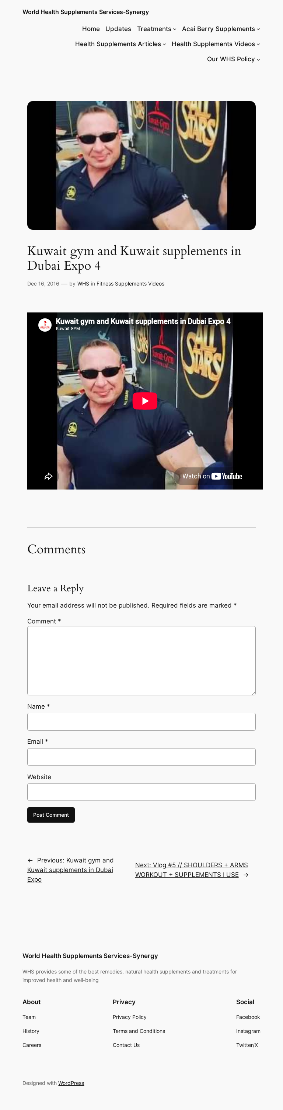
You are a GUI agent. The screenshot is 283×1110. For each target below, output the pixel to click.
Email (37, 741)
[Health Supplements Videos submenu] (258, 44)
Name (38, 706)
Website (39, 777)
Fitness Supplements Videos (130, 283)
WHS (83, 283)
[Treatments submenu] (175, 29)
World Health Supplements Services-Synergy (85, 11)
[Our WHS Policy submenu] (258, 59)
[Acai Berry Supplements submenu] (258, 29)
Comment (44, 621)
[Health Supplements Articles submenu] (164, 44)
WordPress (71, 1083)
